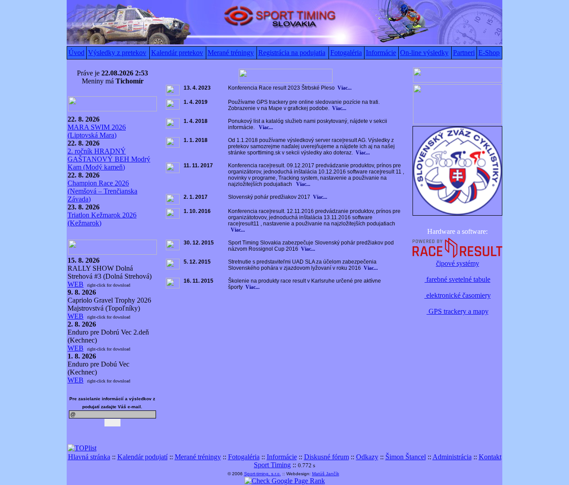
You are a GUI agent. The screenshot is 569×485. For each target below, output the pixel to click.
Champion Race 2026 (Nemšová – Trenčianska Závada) (102, 191)
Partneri (464, 52)
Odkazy (367, 457)
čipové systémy (457, 263)
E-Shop (489, 52)
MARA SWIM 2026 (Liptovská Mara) (97, 131)
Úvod (76, 52)
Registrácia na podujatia (291, 52)
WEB (76, 284)
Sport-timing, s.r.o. (262, 473)
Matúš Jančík (325, 473)
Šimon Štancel (405, 457)
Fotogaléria (346, 52)
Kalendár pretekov (177, 52)
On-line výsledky (424, 52)
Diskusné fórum (326, 457)
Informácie (381, 52)
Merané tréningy (231, 52)
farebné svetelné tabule (457, 279)
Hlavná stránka (89, 457)
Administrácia (452, 457)
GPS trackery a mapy (458, 311)
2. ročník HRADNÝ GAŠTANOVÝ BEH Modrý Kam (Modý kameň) (109, 159)
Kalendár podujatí (142, 457)
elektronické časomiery (458, 295)
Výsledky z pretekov (117, 52)
